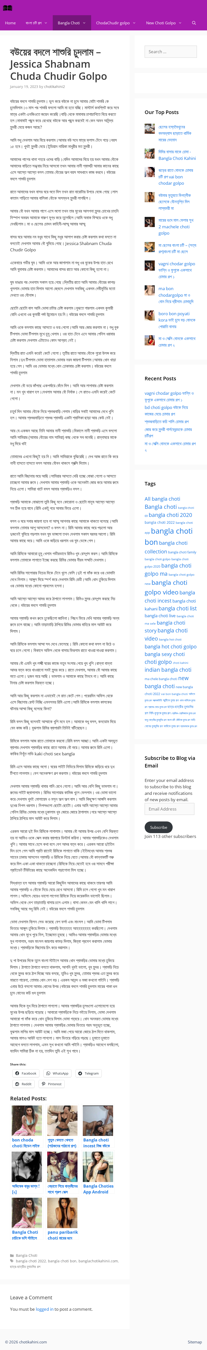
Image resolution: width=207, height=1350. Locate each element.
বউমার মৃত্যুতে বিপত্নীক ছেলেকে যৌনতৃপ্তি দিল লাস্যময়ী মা (175, 201)
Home (10, 22)
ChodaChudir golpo (113, 22)
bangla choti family (182, 552)
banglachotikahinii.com (98, 1261)
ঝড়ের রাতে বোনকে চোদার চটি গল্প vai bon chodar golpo (176, 176)
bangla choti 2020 (170, 514)
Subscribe (158, 827)
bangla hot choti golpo (171, 646)
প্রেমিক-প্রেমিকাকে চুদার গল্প (183, 713)
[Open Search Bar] (194, 22)
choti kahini (180, 663)
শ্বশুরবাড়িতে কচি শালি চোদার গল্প (167, 421)
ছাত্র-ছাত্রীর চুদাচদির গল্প (25, 1266)
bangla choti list (178, 608)
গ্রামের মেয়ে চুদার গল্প (157, 707)
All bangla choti (162, 498)
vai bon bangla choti (174, 694)
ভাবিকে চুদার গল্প (171, 726)
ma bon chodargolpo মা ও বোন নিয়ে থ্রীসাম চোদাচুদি (176, 295)
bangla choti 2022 (31, 1261)
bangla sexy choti (165, 654)
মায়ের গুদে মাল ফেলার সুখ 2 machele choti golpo (176, 226)
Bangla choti (161, 507)
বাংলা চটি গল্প (33, 22)
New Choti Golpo (161, 22)
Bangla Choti (69, 22)
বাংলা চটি (171, 720)
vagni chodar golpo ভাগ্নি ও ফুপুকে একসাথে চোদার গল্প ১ (177, 270)
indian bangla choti (168, 669)
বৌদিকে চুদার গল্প (183, 720)
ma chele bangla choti (161, 679)
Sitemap (195, 1341)
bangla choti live (160, 615)
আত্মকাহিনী (157, 700)
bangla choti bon (62, 1261)
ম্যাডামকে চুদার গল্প (188, 726)
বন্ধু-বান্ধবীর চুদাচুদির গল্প (155, 720)
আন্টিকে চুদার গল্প (171, 700)
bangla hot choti (170, 639)
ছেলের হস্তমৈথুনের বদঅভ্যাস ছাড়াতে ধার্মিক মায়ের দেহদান (175, 133)
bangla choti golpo (157, 559)
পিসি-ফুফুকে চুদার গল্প (159, 713)
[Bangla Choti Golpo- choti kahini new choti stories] (9, 7)
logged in (45, 1309)
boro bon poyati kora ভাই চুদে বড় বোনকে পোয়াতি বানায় (177, 320)
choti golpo (158, 661)
